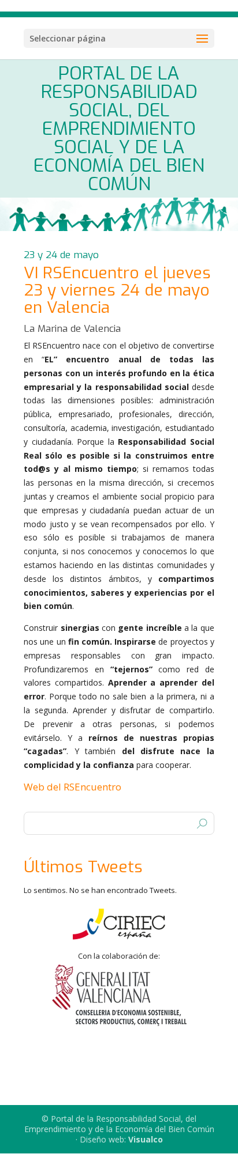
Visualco (145, 1139)
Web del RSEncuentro (72, 786)
